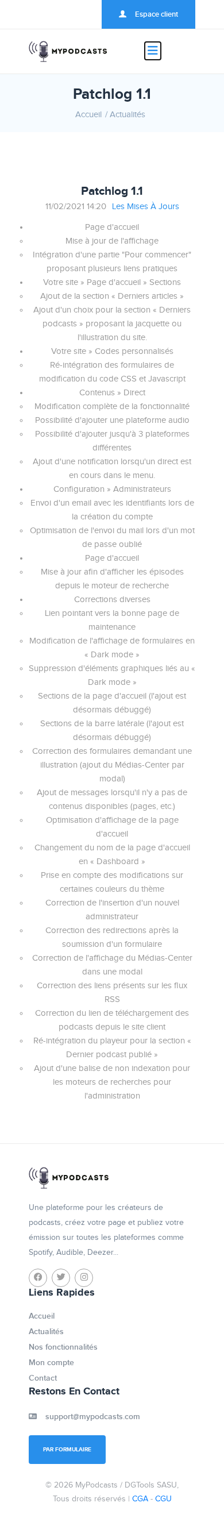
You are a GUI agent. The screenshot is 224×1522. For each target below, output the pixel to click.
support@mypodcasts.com (92, 1416)
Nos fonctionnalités (63, 1347)
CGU (163, 1499)
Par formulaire (67, 1449)
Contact (43, 1378)
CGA (140, 1499)
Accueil (88, 115)
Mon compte (51, 1362)
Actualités (127, 115)
